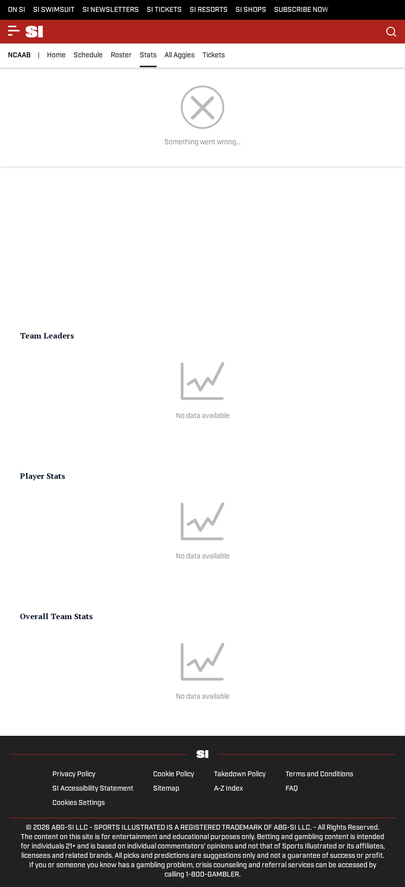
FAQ (291, 789)
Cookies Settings (78, 803)
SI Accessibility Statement (92, 789)
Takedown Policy (240, 774)
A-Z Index (228, 789)
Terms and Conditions (319, 774)
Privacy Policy (73, 774)
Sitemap (166, 789)
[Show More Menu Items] (14, 31)
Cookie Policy (173, 774)
